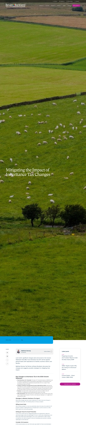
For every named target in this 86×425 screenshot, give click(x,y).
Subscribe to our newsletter (70, 384)
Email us (62, 1)
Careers (69, 5)
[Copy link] (7, 363)
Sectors (58, 5)
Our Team (47, 5)
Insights (64, 5)
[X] (7, 360)
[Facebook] (7, 352)
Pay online (70, 1)
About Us (41, 5)
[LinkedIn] (7, 356)
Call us (55, 1)
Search (77, 1)
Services (52, 5)
